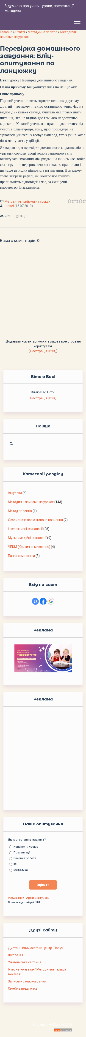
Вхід (52, 351)
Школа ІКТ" (16, 955)
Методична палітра (42, 32)
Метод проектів (20, 511)
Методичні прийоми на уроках (27, 201)
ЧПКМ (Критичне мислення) (29, 547)
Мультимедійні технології (27, 538)
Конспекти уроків (26, 846)
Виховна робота (25, 858)
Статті (20, 32)
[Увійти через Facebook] (43, 601)
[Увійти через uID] (35, 601)
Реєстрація (38, 351)
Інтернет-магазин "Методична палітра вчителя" (37, 972)
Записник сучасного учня (27, 981)
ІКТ (16, 864)
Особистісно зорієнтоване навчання (35, 520)
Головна (6, 32)
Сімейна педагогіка (22, 988)
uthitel (9, 206)
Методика (21, 870)
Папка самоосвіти (21, 556)
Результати (16, 897)
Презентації (22, 852)
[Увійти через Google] (50, 601)
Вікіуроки (15, 493)
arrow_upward (75, 1026)
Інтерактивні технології (25, 529)
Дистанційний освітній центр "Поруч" (36, 948)
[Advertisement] (43, 294)
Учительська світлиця (24, 962)
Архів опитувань (37, 897)
